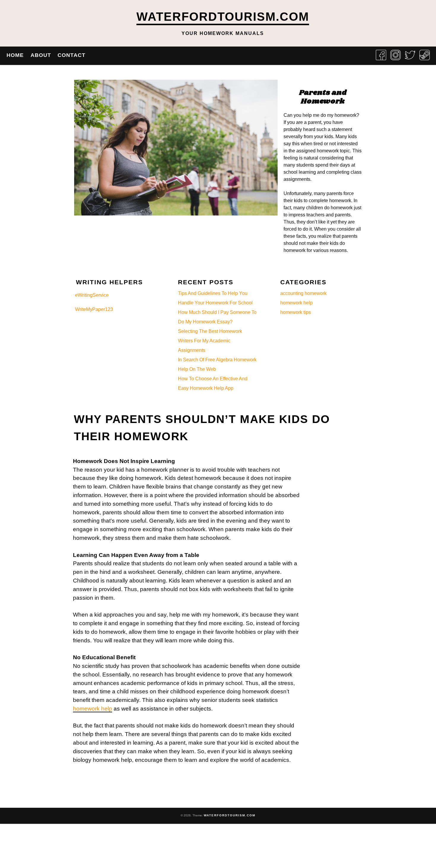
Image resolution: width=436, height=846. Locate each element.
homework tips (295, 312)
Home (15, 56)
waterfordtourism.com (229, 815)
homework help (296, 302)
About (41, 56)
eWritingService (92, 295)
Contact (71, 56)
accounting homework (303, 293)
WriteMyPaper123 (94, 309)
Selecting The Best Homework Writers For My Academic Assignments (210, 341)
